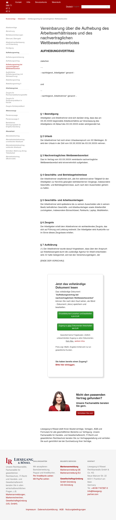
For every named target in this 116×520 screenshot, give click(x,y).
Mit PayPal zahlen (41, 478)
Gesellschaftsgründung (71, 478)
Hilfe (28, 2)
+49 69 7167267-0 (99, 487)
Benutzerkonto (41, 2)
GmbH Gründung (68, 481)
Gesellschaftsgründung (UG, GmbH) (16, 502)
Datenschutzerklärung (48, 509)
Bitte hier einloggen (65, 364)
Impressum (31, 509)
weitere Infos (80, 341)
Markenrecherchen (14, 497)
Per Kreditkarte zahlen (43, 475)
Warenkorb (56, 2)
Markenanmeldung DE (70, 469)
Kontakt (18, 2)
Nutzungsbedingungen (75, 509)
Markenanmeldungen (15, 494)
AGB (61, 509)
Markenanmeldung (69, 466)
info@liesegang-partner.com (94, 492)
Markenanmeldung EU (70, 472)
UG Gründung (66, 484)
